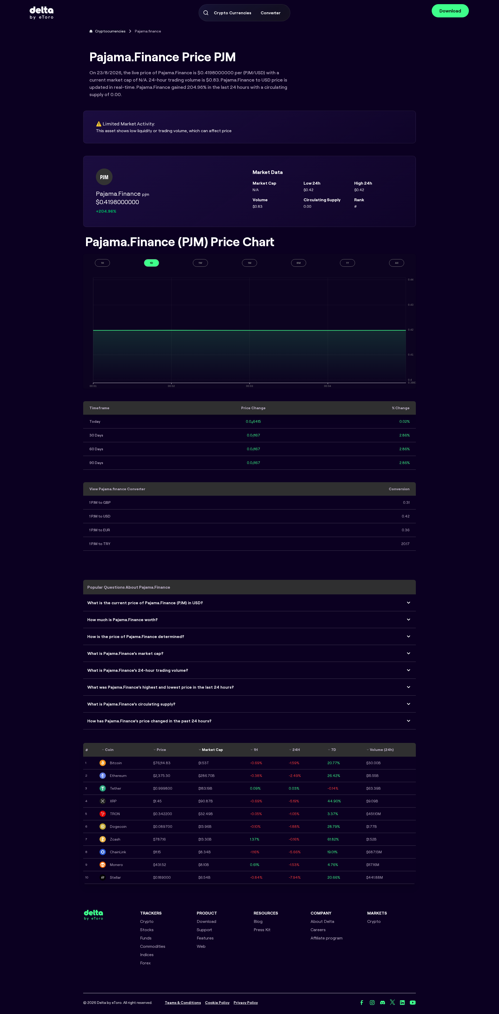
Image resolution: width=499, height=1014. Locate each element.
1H (102, 263)
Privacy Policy (246, 1002)
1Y (347, 263)
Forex (145, 962)
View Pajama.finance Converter (117, 489)
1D (151, 263)
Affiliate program (327, 938)
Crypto (147, 921)
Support (204, 929)
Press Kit (262, 929)
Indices (147, 954)
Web (201, 946)
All (396, 263)
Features (205, 938)
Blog (258, 921)
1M (249, 263)
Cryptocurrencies (110, 31)
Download (450, 11)
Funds (146, 938)
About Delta (322, 921)
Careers (318, 929)
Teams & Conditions (183, 1002)
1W (200, 263)
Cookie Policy (217, 1002)
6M (299, 263)
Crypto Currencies (232, 12)
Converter (271, 12)
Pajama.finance (148, 31)
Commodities (152, 946)
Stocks (147, 929)
